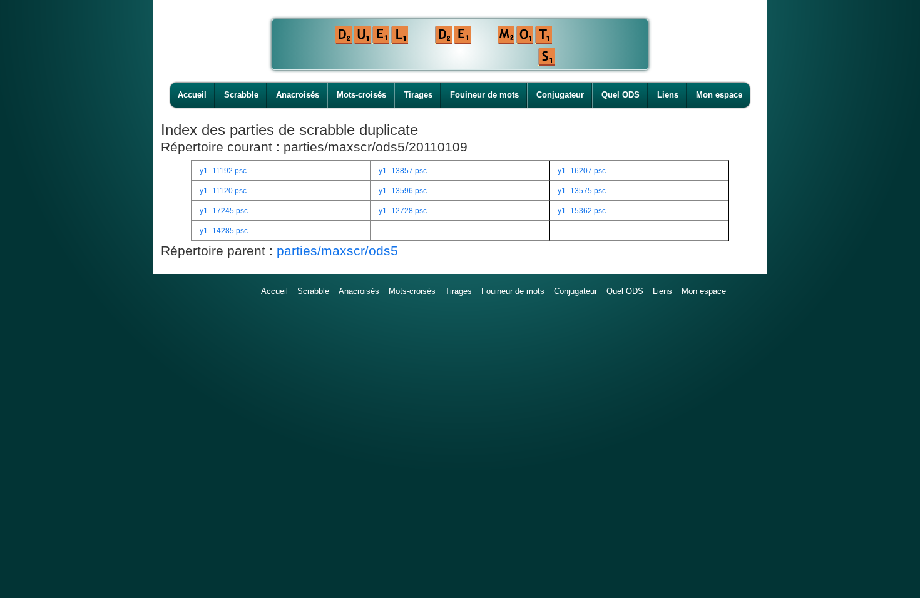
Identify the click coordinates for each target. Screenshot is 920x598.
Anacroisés (297, 94)
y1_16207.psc (582, 170)
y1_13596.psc (403, 190)
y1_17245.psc (224, 210)
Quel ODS (620, 94)
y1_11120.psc (223, 190)
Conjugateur (560, 94)
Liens (667, 94)
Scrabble (241, 94)
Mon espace (719, 94)
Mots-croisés (361, 94)
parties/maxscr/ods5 (337, 250)
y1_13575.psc (582, 190)
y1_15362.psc (582, 210)
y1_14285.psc (224, 230)
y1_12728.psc (403, 210)
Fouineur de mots (484, 94)
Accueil (192, 94)
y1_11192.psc (223, 170)
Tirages (418, 94)
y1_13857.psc (403, 170)
